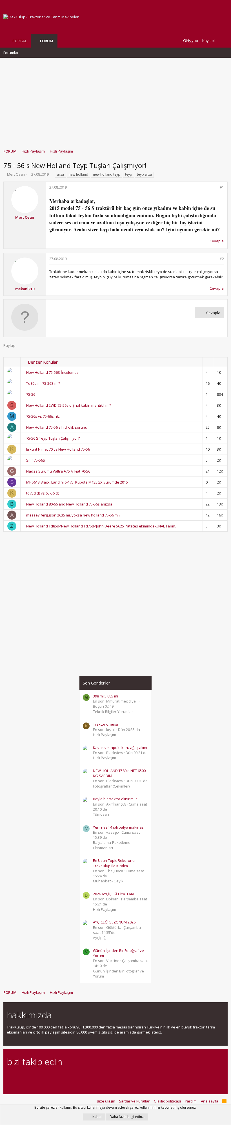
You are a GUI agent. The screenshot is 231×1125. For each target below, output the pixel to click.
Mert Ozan (16, 174)
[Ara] (223, 41)
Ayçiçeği (99, 937)
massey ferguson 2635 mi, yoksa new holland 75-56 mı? (73, 515)
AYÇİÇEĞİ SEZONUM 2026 (114, 922)
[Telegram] (49, 1077)
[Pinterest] (39, 1077)
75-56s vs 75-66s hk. (43, 416)
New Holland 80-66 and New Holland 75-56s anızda (69, 504)
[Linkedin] (29, 1077)
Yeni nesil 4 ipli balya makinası (119, 827)
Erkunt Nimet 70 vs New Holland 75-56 (58, 449)
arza (60, 174)
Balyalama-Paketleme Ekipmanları (111, 845)
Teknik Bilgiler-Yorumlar (113, 711)
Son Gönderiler (96, 683)
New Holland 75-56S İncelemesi (52, 372)
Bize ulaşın (106, 1101)
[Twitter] (59, 1077)
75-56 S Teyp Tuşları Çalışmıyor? (53, 438)
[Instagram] (20, 1077)
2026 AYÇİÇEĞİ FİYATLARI (113, 893)
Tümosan (101, 814)
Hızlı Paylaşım (104, 734)
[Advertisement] (115, 100)
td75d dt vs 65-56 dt (42, 493)
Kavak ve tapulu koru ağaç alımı (120, 747)
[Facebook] (10, 1077)
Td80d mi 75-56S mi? (43, 383)
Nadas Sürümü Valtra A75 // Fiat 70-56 (58, 471)
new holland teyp (106, 174)
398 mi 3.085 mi (105, 696)
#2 (222, 258)
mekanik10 (24, 288)
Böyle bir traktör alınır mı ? (115, 798)
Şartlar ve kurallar (134, 1101)
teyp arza (144, 174)
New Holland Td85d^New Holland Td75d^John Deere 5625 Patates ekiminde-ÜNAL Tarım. (101, 526)
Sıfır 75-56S (35, 460)
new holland (78, 174)
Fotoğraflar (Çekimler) (111, 786)
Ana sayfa (209, 1101)
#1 (222, 187)
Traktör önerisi (105, 724)
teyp (128, 174)
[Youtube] (69, 1077)
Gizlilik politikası (167, 1101)
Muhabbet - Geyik (108, 881)
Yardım (191, 1101)
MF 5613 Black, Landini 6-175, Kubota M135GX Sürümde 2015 (77, 482)
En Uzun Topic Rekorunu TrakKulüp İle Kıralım (114, 863)
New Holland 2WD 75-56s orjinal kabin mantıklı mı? (68, 405)
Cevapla (217, 240)
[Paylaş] (214, 187)
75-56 (30, 394)
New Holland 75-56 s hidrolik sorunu (56, 427)
